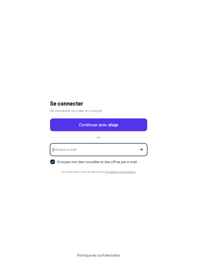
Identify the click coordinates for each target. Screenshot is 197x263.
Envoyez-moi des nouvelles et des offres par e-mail (97, 161)
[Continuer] (141, 149)
